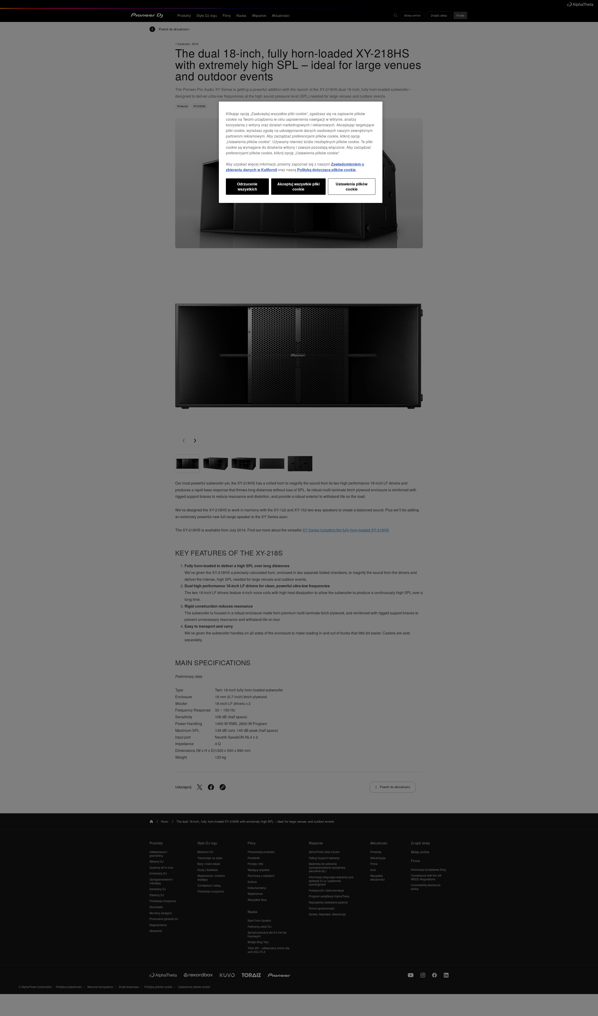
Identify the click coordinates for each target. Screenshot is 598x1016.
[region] (300, 152)
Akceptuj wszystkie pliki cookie (298, 186)
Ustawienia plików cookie (351, 186)
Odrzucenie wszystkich (247, 186)
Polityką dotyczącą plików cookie (326, 169)
